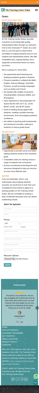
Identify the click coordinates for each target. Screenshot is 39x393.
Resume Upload (11, 256)
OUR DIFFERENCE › (10, 330)
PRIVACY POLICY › (10, 342)
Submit (7, 265)
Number (23, 227)
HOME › (5, 327)
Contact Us (35, 383)
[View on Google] (19, 313)
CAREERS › (7, 345)
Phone (7, 220)
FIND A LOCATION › (10, 339)
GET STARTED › (9, 336)
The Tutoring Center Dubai (12, 374)
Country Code (8, 227)
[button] (1, 307)
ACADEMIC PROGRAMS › (13, 333)
